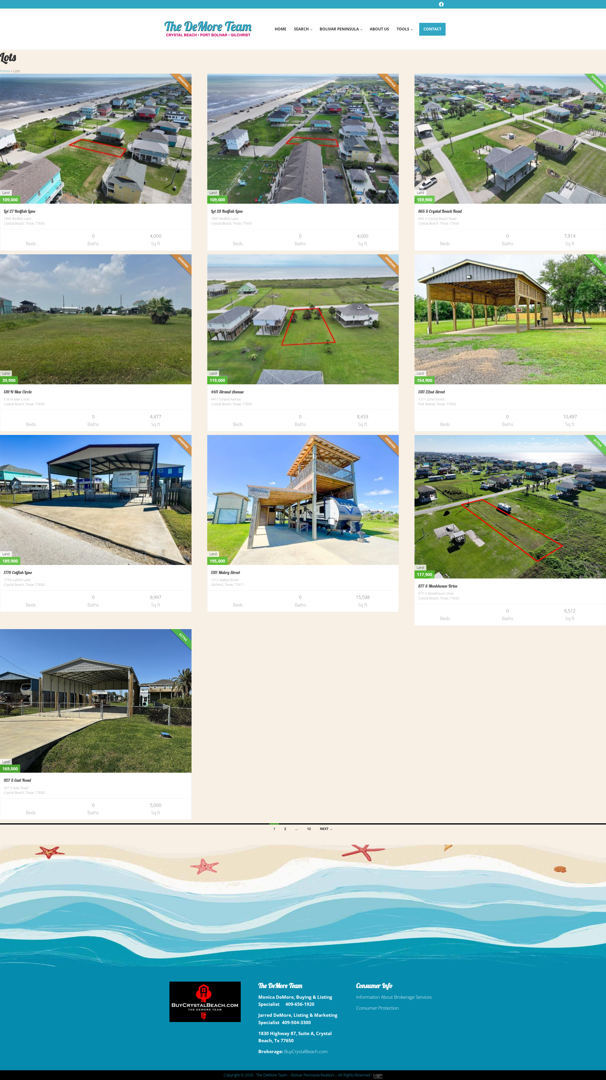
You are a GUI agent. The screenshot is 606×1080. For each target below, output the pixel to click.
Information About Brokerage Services (394, 997)
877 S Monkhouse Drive (437, 586)
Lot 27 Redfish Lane (19, 211)
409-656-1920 (299, 1004)
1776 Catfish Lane (18, 572)
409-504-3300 (296, 1022)
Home (5, 70)
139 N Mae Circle (18, 392)
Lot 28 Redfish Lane (227, 211)
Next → (326, 828)
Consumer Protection (377, 1008)
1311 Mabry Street (225, 572)
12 (309, 828)
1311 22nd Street (431, 392)
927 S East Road (17, 780)
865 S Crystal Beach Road (440, 211)
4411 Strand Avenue (227, 392)
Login (377, 1075)
